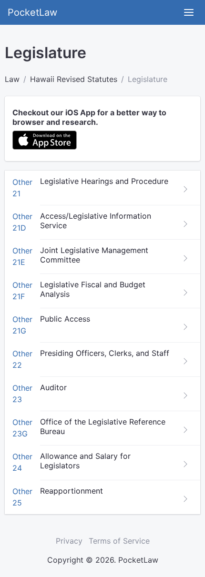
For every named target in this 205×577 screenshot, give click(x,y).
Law (12, 79)
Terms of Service (119, 541)
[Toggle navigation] (188, 12)
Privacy (69, 541)
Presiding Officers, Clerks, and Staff (104, 353)
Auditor (53, 387)
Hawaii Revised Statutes (73, 79)
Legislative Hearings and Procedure (104, 181)
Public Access (65, 319)
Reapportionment (71, 491)
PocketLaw (32, 12)
